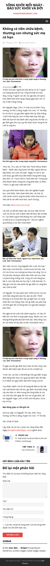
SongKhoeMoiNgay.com (19, 430)
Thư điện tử (8, 509)
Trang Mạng (8, 517)
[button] (46, 21)
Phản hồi (6, 481)
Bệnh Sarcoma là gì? (20, 205)
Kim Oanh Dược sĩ (28, 42)
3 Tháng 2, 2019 (11, 42)
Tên (4, 501)
